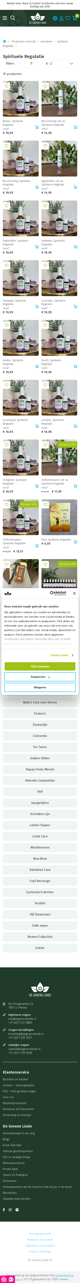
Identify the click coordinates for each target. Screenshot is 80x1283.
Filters (10, 63)
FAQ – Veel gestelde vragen (19, 1091)
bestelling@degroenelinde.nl (25, 1034)
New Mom (40, 858)
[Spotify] (17, 1209)
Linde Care (40, 836)
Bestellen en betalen (15, 1079)
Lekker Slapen (40, 825)
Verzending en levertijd (17, 1115)
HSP (40, 791)
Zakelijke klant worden (17, 1198)
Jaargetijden (40, 803)
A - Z (49, 63)
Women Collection (40, 937)
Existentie (40, 736)
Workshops (10, 1192)
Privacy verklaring (40, 1251)
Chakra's (40, 713)
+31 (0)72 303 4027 (20, 1037)
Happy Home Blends (40, 769)
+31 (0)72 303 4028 (20, 1052)
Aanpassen (38, 676)
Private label (10, 1169)
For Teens (40, 747)
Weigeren (40, 687)
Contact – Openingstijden (18, 1085)
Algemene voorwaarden (40, 1245)
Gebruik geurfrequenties (18, 1151)
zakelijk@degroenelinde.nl (24, 1049)
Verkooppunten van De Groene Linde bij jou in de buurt (37, 1187)
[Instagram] (11, 1209)
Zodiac (40, 948)
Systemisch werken (40, 892)
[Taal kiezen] (55, 18)
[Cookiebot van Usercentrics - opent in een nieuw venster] (50, 593)
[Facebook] (4, 1209)
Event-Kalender (12, 1145)
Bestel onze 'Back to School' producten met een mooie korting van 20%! (40, 5)
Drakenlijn (40, 725)
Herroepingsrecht (40, 1233)
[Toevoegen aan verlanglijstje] (6, 86)
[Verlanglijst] (67, 18)
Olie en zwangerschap (16, 1157)
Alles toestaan (40, 666)
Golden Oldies (40, 758)
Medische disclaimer (40, 1239)
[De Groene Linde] (37, 18)
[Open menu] (5, 18)
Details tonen (59, 655)
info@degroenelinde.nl (22, 1019)
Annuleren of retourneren (18, 1109)
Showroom (9, 1181)
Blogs (6, 1139)
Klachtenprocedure (14, 1103)
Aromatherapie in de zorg (19, 1133)
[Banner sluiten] (74, 593)
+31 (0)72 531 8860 (20, 1022)
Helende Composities (40, 780)
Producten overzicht (24, 41)
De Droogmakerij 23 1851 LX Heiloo (20, 1005)
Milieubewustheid (13, 1163)
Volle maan (40, 925)
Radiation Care (40, 870)
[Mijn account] (61, 18)
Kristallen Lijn (40, 814)
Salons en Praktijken (15, 1175)
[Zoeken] (12, 18)
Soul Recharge (40, 881)
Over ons (8, 1097)
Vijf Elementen (40, 914)
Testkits (40, 903)
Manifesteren (40, 847)
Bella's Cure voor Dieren (40, 702)
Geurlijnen (46, 41)
